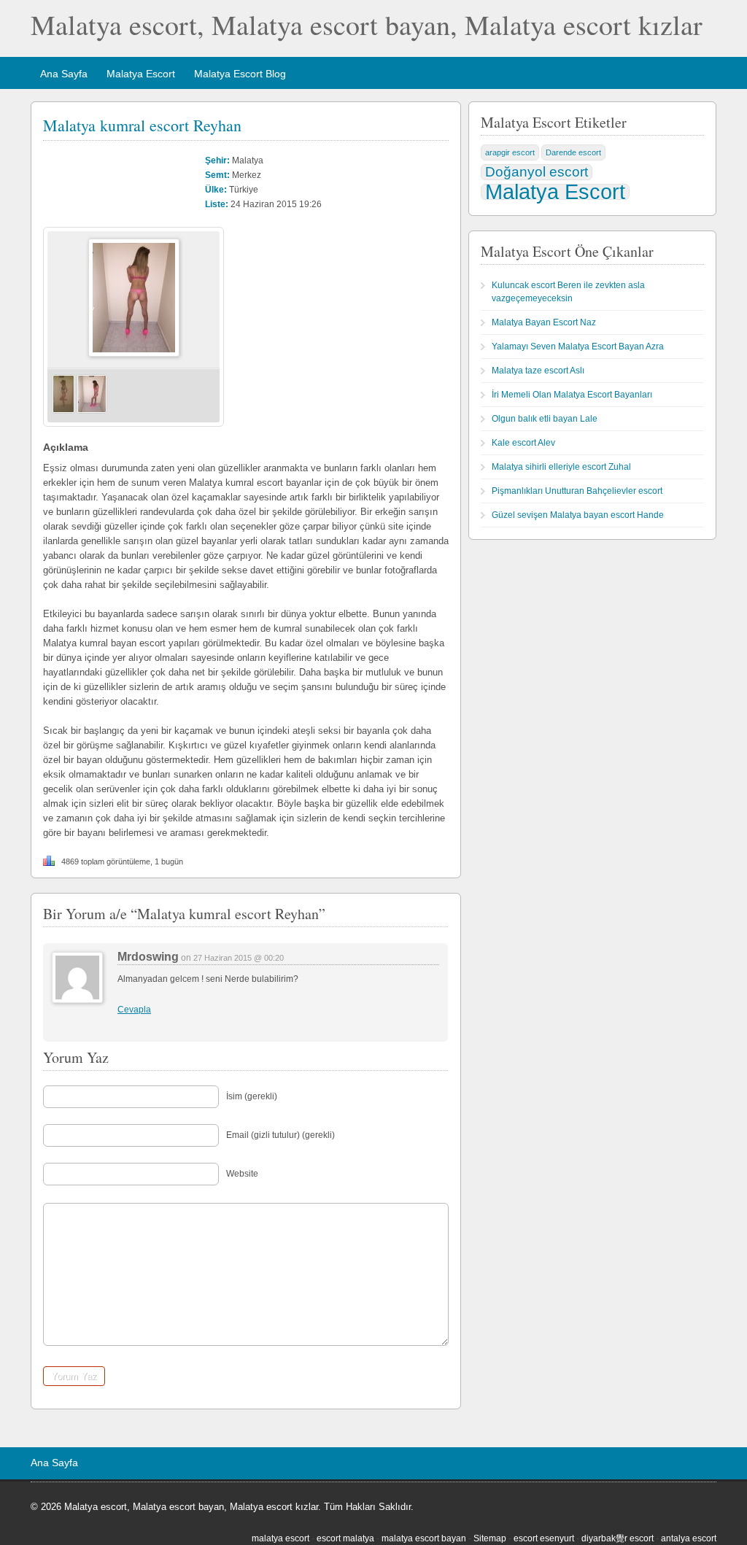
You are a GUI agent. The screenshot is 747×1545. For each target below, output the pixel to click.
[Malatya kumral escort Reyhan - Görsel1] (63, 411)
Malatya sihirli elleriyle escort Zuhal (561, 467)
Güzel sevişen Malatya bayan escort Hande (578, 515)
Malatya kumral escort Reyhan (142, 125)
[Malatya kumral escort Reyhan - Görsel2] (92, 411)
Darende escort (573, 152)
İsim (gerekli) (251, 1096)
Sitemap (489, 1538)
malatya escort (280, 1538)
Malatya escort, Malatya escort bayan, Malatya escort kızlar (367, 24)
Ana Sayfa (64, 74)
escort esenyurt (544, 1538)
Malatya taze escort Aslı (538, 370)
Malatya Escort (141, 74)
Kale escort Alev (523, 443)
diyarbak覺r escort (617, 1538)
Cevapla (134, 1009)
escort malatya (345, 1538)
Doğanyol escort (536, 171)
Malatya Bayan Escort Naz (544, 322)
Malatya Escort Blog (240, 74)
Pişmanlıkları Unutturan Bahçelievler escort (577, 491)
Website (242, 1174)
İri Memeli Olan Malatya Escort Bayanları (572, 395)
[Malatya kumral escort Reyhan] (133, 354)
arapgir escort (510, 152)
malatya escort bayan (424, 1538)
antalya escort (688, 1538)
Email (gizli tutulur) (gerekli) (280, 1135)
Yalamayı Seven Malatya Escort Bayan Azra (578, 346)
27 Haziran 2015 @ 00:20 (238, 957)
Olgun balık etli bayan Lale (544, 419)
